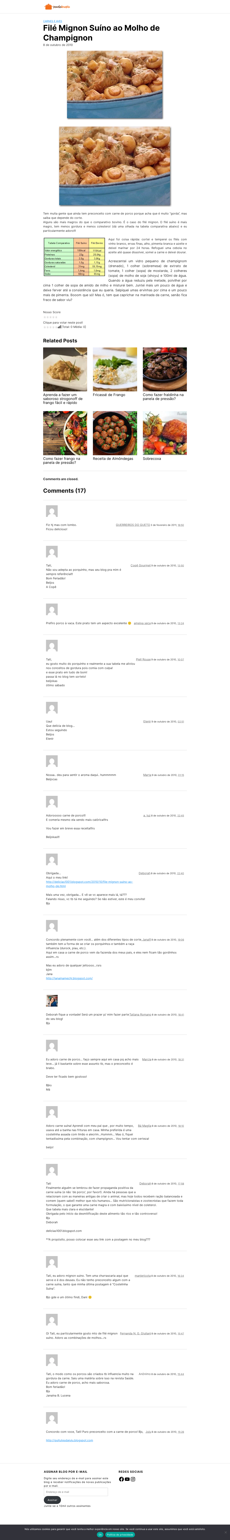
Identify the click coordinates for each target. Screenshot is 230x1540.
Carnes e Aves (52, 21)
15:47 (181, 1333)
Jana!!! (146, 939)
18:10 (181, 1125)
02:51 (181, 721)
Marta (147, 775)
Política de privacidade (120, 1534)
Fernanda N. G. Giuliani (135, 1333)
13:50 (181, 565)
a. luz (147, 815)
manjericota (143, 1275)
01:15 (181, 775)
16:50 (181, 525)
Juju (148, 1431)
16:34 (181, 1275)
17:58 (181, 1183)
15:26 (181, 1431)
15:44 (181, 1374)
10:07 (181, 659)
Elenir (147, 721)
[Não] (225, 1532)
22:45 (180, 815)
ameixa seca (142, 623)
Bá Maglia (144, 1125)
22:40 (180, 873)
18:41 (181, 1014)
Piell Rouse (143, 659)
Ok (100, 1534)
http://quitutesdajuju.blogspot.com (69, 1440)
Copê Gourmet (141, 565)
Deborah (144, 873)
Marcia (146, 1059)
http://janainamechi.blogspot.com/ (69, 978)
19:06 (181, 939)
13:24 (181, 623)
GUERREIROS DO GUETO (133, 525)
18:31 (181, 1059)
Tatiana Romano (140, 1014)
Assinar (52, 1499)
